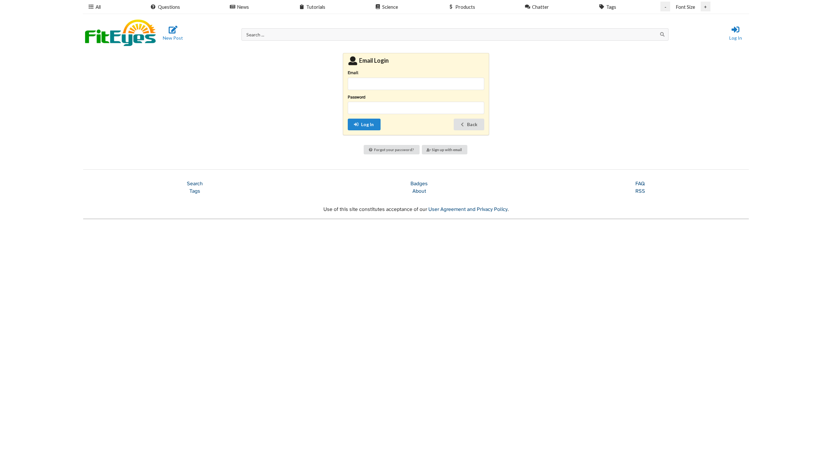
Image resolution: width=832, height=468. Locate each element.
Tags (611, 7)
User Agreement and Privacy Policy (468, 209)
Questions (169, 7)
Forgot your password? (394, 150)
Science (390, 7)
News (243, 7)
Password (356, 97)
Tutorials (315, 7)
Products (465, 7)
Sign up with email (447, 150)
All (98, 7)
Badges (419, 184)
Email (353, 73)
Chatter (540, 7)
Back (472, 124)
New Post (173, 38)
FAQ (640, 184)
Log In (735, 38)
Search (195, 184)
